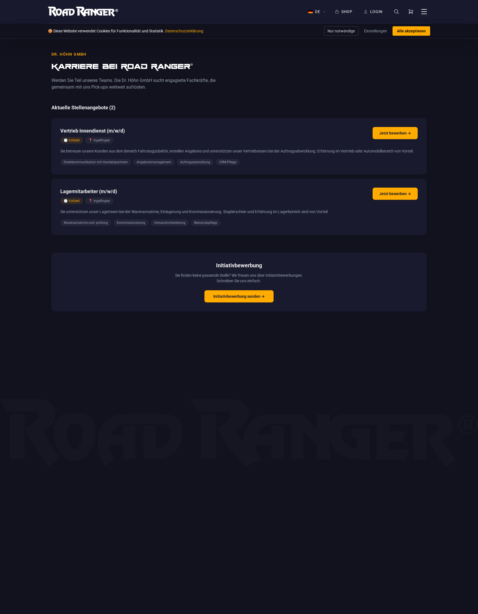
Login (376, 11)
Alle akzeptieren (411, 31)
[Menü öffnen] (424, 12)
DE (314, 11)
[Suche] (396, 12)
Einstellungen (375, 31)
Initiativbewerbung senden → (239, 296)
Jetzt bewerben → (395, 133)
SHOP (346, 11)
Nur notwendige (341, 31)
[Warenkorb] (411, 12)
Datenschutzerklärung (184, 31)
